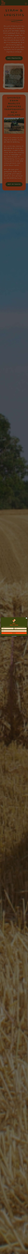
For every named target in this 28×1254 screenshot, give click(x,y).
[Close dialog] (26, 618)
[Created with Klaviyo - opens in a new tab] (14, 636)
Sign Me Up (14, 633)
